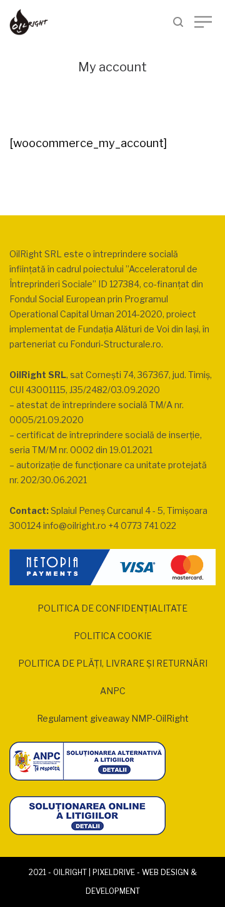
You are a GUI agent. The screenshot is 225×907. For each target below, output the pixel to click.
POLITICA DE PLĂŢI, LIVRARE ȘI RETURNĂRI (113, 663)
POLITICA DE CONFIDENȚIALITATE (113, 608)
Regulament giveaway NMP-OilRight (113, 718)
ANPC (113, 690)
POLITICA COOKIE (113, 635)
